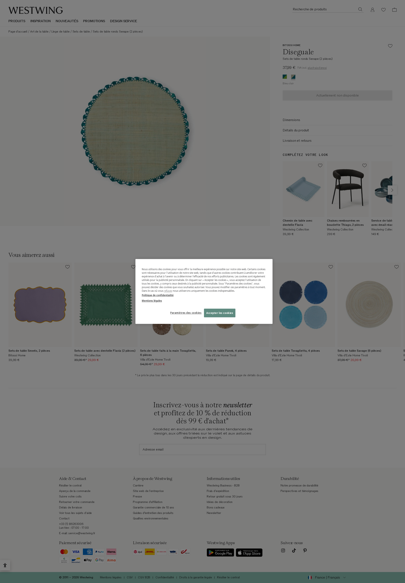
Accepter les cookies (219, 313)
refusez (168, 291)
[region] (204, 291)
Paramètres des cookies (186, 312)
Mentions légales (152, 300)
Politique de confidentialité (158, 295)
